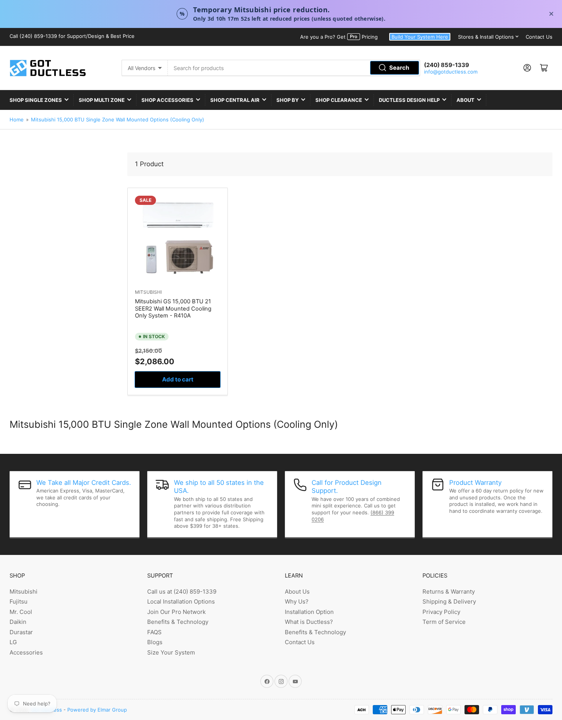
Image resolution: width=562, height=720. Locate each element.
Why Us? (297, 601)
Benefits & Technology (177, 621)
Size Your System (171, 652)
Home (17, 119)
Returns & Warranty (448, 591)
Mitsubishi (148, 292)
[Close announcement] (551, 13)
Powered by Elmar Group (97, 710)
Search (399, 67)
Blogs (154, 642)
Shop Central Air (235, 100)
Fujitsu (19, 601)
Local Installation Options (181, 601)
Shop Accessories (167, 100)
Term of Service (444, 621)
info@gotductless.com (451, 72)
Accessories (26, 652)
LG (13, 642)
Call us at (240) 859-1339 (181, 591)
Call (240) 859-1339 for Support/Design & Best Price (72, 36)
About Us (297, 591)
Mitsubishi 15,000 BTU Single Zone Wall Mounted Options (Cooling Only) (117, 119)
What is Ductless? (309, 621)
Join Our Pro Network (176, 611)
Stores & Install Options (486, 37)
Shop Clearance (338, 100)
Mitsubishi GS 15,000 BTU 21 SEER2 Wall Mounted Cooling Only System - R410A (173, 308)
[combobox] (294, 68)
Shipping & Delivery (449, 601)
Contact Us (539, 37)
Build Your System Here (419, 37)
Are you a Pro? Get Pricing (339, 37)
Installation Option (309, 611)
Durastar (21, 632)
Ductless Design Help (409, 100)
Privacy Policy (441, 611)
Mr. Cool (21, 611)
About (465, 100)
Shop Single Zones (36, 100)
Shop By (287, 100)
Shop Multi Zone (102, 100)
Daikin (18, 621)
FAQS (154, 632)
